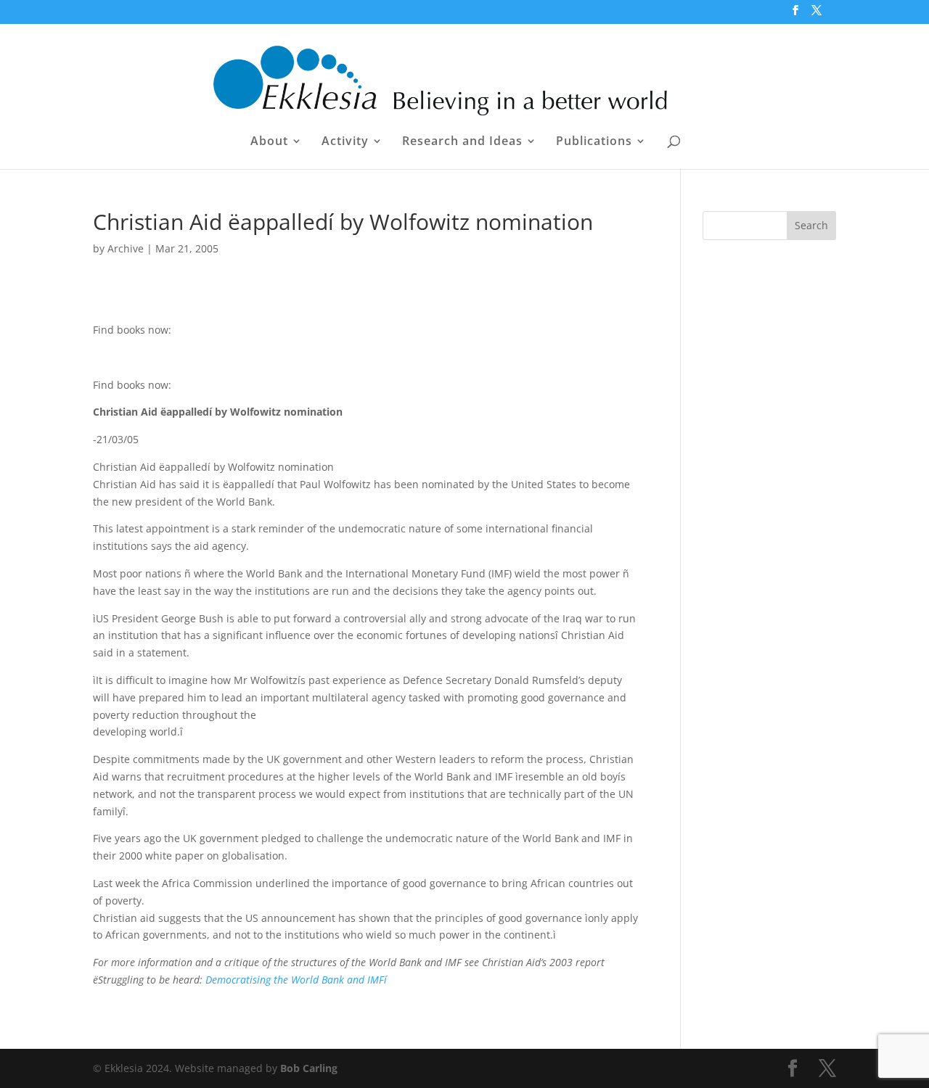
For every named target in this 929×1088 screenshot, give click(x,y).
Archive (125, 248)
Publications (594, 142)
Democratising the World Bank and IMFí (296, 979)
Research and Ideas (462, 142)
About (269, 142)
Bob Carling (308, 1068)
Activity (345, 142)
